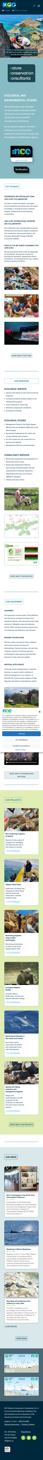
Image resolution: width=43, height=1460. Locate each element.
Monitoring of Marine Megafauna (19, 1249)
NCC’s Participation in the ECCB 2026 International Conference (21, 1196)
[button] (40, 712)
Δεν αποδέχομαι (22, 740)
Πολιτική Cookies (20, 749)
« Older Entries (10, 1326)
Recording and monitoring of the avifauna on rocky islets (18, 1302)
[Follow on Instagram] (34, 1438)
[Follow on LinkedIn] (29, 1438)
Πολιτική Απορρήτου (11, 1424)
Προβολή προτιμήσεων (21, 746)
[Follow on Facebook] (23, 1438)
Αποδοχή (21, 734)
